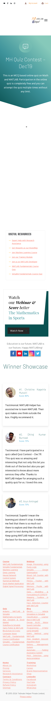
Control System (9, 578)
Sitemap (7, 687)
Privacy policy (26, 696)
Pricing (6, 668)
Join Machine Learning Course (24, 252)
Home (6, 662)
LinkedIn (31, 676)
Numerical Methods (11, 581)
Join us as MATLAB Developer (24, 261)
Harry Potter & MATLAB (13, 628)
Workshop (31, 665)
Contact (7, 676)
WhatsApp (31, 687)
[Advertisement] (17, 20)
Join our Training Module (22, 257)
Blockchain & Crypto (11, 631)
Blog (29, 608)
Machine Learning (10, 569)
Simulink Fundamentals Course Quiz (27, 274)
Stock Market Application (13, 583)
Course (6, 561)
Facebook (31, 679)
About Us (7, 665)
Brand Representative (37, 671)
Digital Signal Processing (13, 586)
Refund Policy (9, 685)
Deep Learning (9, 572)
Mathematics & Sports (12, 617)
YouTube (31, 682)
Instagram (31, 685)
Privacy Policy (9, 682)
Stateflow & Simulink (11, 625)
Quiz (5, 608)
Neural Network (9, 575)
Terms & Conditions (12, 679)
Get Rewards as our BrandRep (25, 248)
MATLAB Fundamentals (13, 564)
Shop (29, 673)
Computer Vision (10, 633)
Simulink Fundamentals (12, 567)
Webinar (31, 561)
